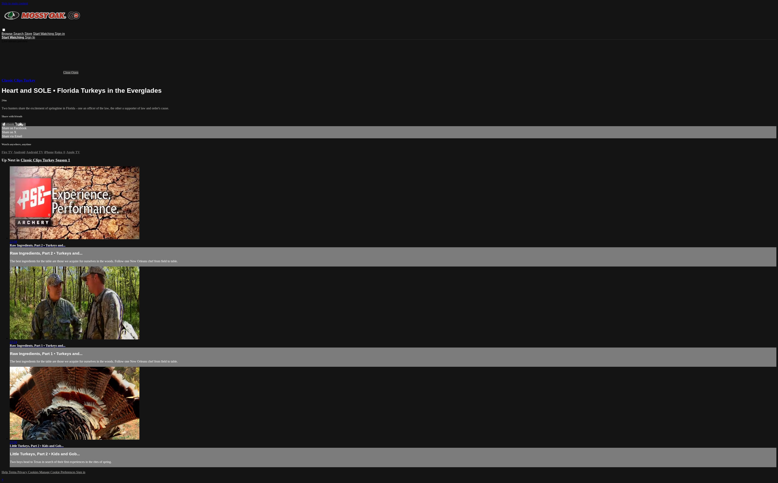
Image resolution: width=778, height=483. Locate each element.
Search (19, 33)
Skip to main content (15, 3)
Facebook (8, 124)
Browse (7, 33)
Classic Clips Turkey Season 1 (45, 160)
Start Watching (44, 33)
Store (28, 33)
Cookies (33, 472)
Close (67, 72)
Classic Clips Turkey (18, 80)
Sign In (30, 37)
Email (22, 124)
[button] (3, 30)
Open (74, 72)
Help (5, 472)
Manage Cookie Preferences (57, 472)
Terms (13, 472)
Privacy (22, 472)
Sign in (60, 33)
